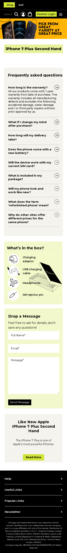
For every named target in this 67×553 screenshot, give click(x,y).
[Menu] (61, 14)
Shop (10, 4)
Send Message (19, 402)
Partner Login (46, 14)
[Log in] (23, 14)
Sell (21, 4)
